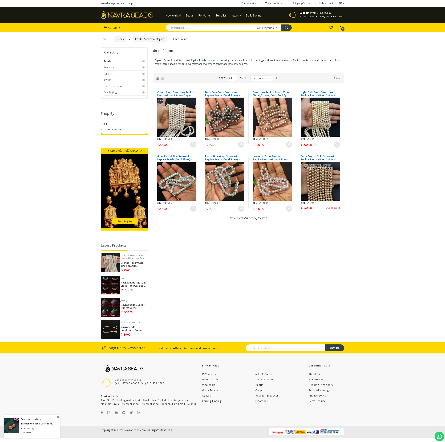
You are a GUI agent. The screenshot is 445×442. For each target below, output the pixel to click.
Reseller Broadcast (267, 395)
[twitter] (131, 412)
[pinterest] (123, 412)
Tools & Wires (264, 379)
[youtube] (116, 412)
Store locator (249, 3)
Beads (120, 39)
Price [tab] (104, 123)
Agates (206, 395)
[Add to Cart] (193, 144)
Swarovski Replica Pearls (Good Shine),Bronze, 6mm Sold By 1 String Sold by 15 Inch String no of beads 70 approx (271, 94)
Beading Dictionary (321, 384)
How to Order (211, 379)
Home (104, 39)
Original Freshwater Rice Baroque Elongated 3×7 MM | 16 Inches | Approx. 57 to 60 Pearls (132, 264)
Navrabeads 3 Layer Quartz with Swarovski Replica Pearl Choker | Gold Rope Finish (132, 306)
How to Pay (316, 379)
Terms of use (317, 401)
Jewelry (123, 278)
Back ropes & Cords (130, 322)
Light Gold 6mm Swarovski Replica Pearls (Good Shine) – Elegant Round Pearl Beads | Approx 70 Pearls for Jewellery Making (319, 94)
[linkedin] (139, 412)
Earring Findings (212, 401)
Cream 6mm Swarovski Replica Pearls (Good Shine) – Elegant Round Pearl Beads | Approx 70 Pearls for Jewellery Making (175, 94)
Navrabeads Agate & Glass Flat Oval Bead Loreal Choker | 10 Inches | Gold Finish (132, 284)
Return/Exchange (319, 390)
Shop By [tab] (107, 113)
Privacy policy (317, 395)
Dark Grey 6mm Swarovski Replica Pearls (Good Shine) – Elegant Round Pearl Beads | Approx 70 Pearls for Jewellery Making (223, 94)
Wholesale (208, 384)
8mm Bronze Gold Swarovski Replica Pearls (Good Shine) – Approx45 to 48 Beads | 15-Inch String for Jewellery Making (318, 158)
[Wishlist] (331, 27)
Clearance (261, 401)
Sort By (244, 78)
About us (314, 374)
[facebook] (102, 412)
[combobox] (210, 27)
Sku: (159, 138)
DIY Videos (209, 374)
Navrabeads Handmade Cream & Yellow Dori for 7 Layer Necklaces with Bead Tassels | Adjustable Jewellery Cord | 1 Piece (133, 329)
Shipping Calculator (303, 3)
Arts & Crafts (263, 374)
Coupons (261, 390)
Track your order (274, 3)
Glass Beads (210, 390)
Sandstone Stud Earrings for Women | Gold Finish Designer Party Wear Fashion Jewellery (38, 423)
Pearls (259, 384)
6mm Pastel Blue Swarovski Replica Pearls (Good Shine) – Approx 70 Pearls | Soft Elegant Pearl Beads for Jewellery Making (174, 158)
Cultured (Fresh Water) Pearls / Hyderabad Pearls (133, 257)
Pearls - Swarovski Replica (149, 39)
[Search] (286, 27)
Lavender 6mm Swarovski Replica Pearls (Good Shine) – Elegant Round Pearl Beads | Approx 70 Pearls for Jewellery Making (271, 158)
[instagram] (108, 412)
